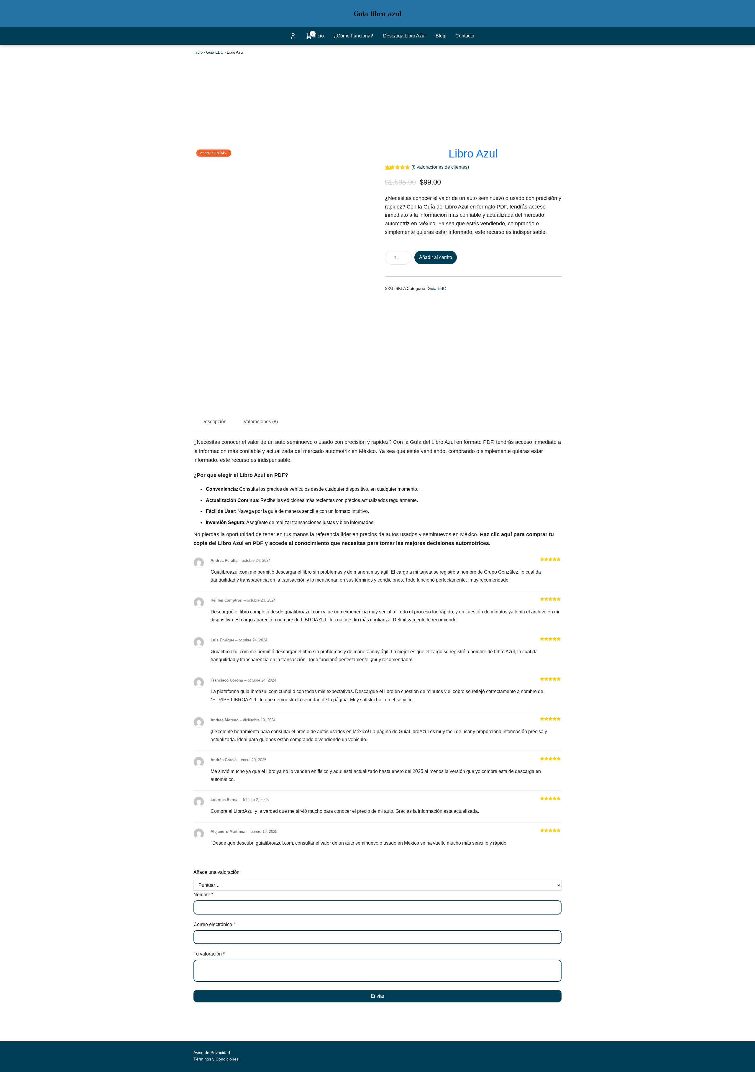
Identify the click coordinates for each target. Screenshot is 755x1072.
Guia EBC (214, 52)
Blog (440, 35)
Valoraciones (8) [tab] (261, 421)
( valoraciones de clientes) (440, 167)
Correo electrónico (214, 924)
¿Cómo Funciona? (353, 35)
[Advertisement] (377, 100)
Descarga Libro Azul (404, 35)
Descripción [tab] (213, 421)
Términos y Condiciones (216, 1059)
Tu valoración (209, 953)
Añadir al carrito (435, 257)
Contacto (464, 35)
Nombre (203, 894)
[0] (309, 37)
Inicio (318, 35)
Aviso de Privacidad (211, 1052)
